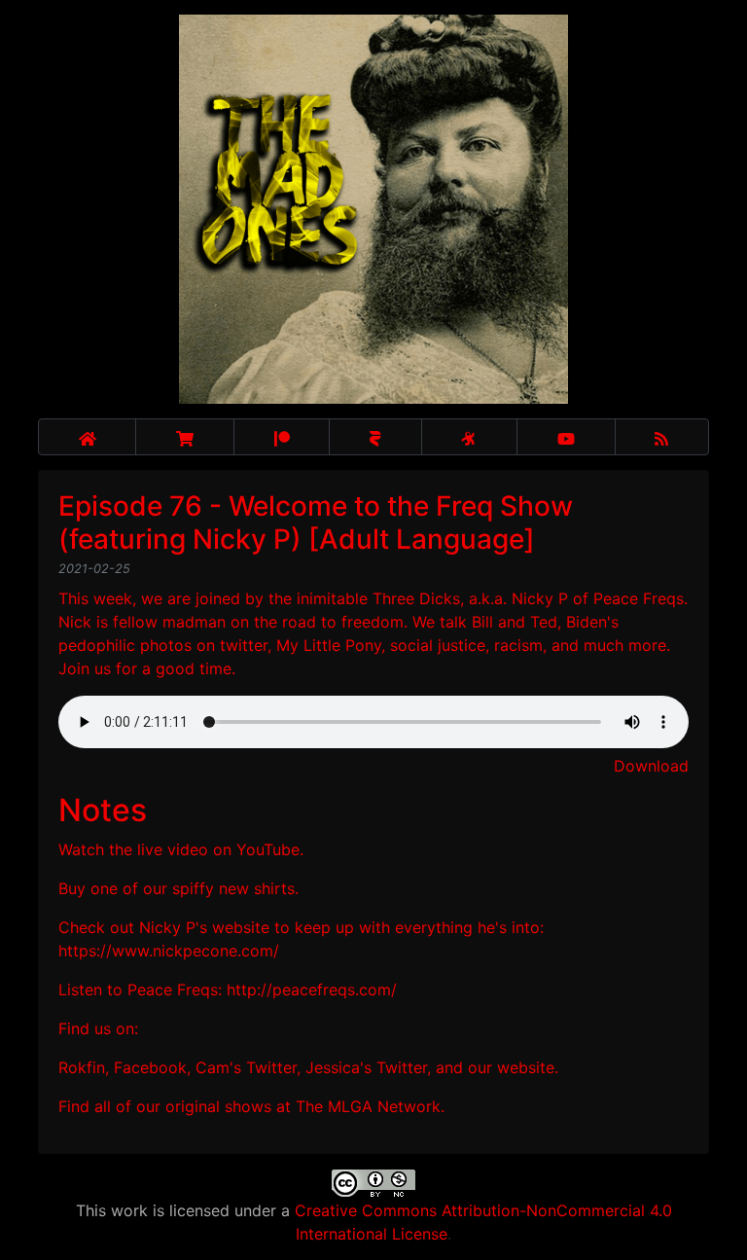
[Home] (87, 436)
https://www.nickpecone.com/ (168, 950)
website (525, 1067)
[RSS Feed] (662, 436)
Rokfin (81, 1067)
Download (651, 765)
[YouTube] (566, 436)
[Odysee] (469, 436)
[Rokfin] (375, 436)
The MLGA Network (368, 1106)
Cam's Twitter (246, 1067)
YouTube (268, 849)
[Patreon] (281, 436)
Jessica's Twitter (366, 1067)
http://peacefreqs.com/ (312, 989)
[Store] (184, 436)
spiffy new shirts (233, 888)
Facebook (150, 1067)
